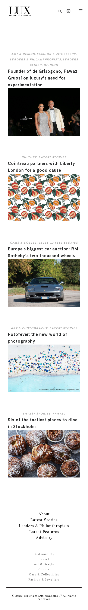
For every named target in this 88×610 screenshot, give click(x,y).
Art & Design (23, 54)
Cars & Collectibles (29, 242)
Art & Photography (29, 328)
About (44, 514)
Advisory (44, 537)
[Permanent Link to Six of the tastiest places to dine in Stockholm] (44, 476)
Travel (58, 413)
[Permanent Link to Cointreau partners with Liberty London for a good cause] (44, 220)
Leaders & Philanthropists (35, 59)
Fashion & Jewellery (56, 54)
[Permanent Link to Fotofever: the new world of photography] (44, 391)
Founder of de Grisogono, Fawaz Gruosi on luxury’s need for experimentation (43, 78)
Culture (29, 157)
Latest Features (44, 531)
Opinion (51, 65)
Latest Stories (52, 157)
